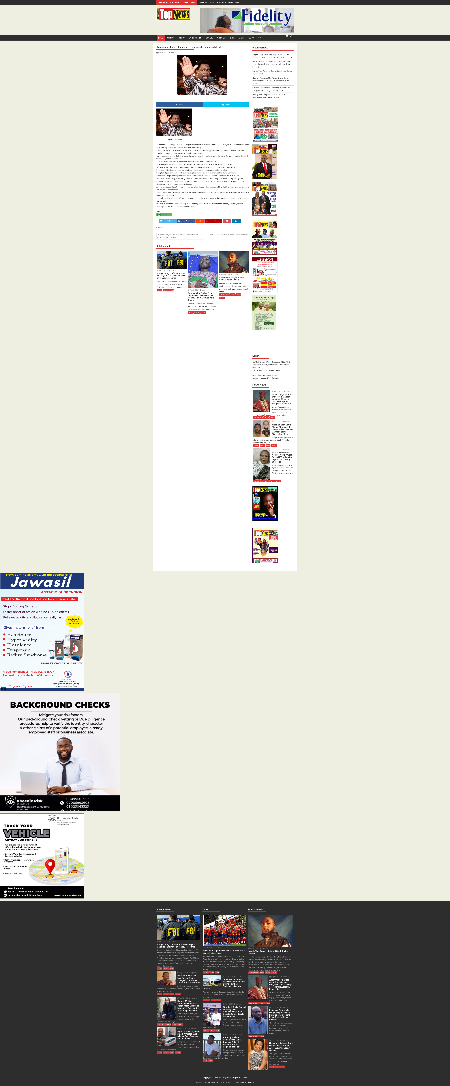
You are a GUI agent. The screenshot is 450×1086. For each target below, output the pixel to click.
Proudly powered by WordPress (209, 1082)
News (160, 38)
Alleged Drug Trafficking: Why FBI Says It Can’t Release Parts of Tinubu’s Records (232, 2)
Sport (241, 38)
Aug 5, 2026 (275, 1040)
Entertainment (195, 38)
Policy (251, 38)
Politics (182, 38)
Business (170, 38)
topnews (173, 53)
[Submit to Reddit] (199, 221)
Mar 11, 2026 (229, 1034)
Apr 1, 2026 (229, 1004)
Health (232, 38)
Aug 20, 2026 (194, 290)
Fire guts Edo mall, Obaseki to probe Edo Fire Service (227, 235)
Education (161, 1024)
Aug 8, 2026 (275, 1007)
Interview (221, 38)
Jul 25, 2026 (277, 450)
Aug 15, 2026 (183, 998)
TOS (259, 38)
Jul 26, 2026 (277, 422)
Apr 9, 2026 (229, 976)
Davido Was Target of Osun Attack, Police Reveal (272, 71)
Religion (196, 312)
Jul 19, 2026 (208, 948)
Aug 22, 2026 (163, 270)
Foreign (165, 290)
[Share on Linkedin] (236, 221)
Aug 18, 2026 (278, 391)
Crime (160, 290)
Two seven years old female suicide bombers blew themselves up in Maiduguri (177, 236)
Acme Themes (248, 1082)
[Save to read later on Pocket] (227, 221)
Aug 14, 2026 (183, 1028)
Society (209, 38)
